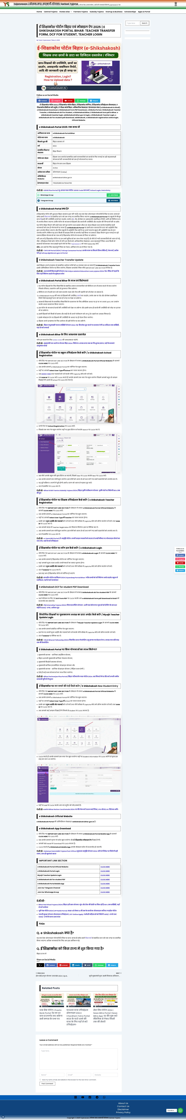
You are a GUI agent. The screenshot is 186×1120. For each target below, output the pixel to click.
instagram (57, 100)
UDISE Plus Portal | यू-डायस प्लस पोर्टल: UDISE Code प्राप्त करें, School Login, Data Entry (76, 190)
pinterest (65, 965)
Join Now (114, 195)
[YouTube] (82, 1097)
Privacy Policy (123, 1112)
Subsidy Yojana (97, 11)
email (88, 965)
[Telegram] (97, 1097)
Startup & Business (114, 11)
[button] (71, 11)
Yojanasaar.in (76, 244)
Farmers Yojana (81, 11)
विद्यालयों (47, 217)
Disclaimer (123, 1109)
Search (144, 23)
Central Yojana (50, 11)
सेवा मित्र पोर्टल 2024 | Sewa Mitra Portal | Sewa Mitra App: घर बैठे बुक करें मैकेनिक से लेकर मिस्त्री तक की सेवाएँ (105, 1016)
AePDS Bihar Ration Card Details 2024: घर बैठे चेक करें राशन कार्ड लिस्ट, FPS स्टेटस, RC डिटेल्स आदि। (80, 809)
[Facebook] (90, 1097)
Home (39, 11)
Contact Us (123, 1106)
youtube (69, 100)
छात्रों (79, 296)
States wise (64, 11)
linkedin (77, 965)
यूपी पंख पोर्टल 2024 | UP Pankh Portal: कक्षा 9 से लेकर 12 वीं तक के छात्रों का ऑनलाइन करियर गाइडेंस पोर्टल (78, 911)
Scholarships (130, 11)
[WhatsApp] (104, 1097)
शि (41, 219)
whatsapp (82, 100)
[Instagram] (75, 1097)
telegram (95, 100)
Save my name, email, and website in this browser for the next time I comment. (69, 1080)
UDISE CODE (57, 340)
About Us (123, 1103)
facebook (44, 100)
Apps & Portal (144, 11)
